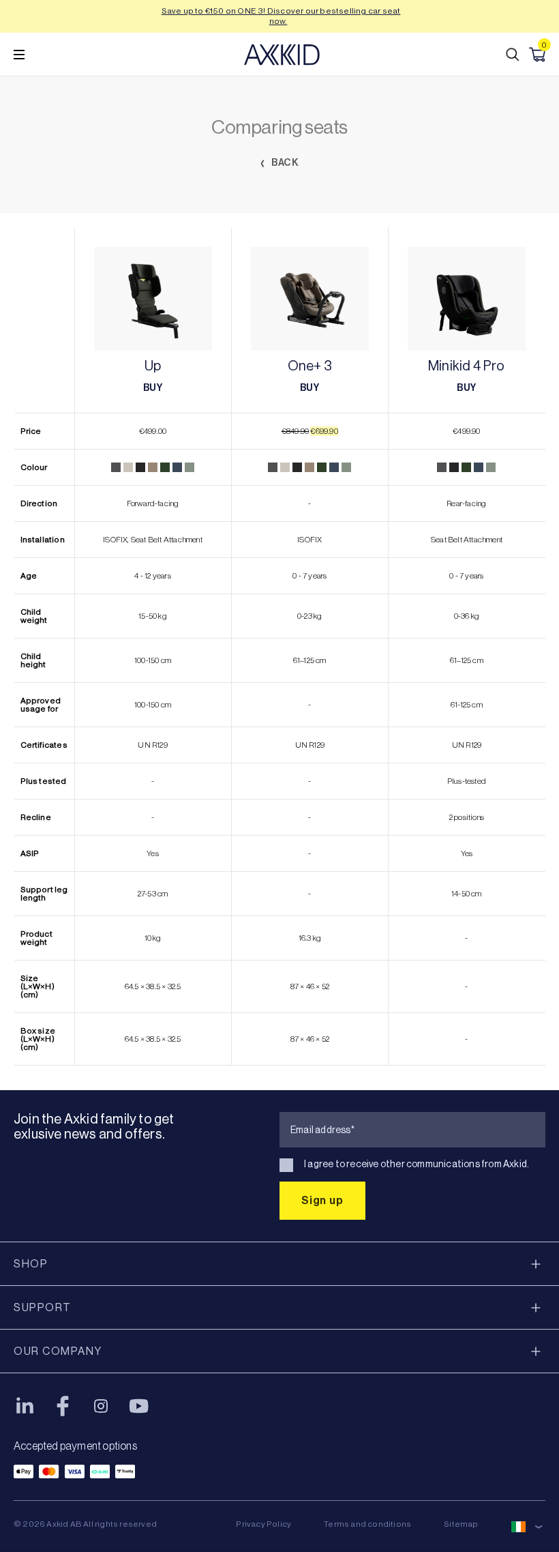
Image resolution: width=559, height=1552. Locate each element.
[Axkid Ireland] (281, 54)
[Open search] (513, 54)
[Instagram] (101, 1406)
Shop (31, 1263)
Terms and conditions (367, 1524)
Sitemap (461, 1524)
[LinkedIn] (24, 1406)
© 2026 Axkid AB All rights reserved (85, 1524)
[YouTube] (139, 1406)
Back (284, 163)
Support (43, 1307)
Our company (58, 1351)
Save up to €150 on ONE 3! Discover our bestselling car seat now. (281, 16)
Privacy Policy (263, 1524)
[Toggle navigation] (19, 54)
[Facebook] (63, 1406)
